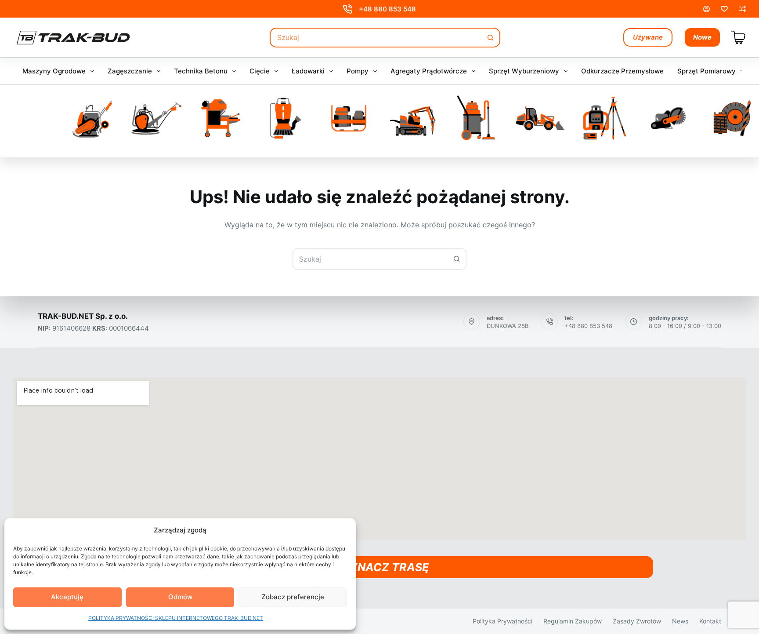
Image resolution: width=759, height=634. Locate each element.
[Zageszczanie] (93, 118)
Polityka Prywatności (502, 621)
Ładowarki (308, 71)
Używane (648, 37)
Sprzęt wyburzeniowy (524, 71)
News (680, 621)
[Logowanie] (706, 9)
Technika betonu (201, 71)
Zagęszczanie (130, 71)
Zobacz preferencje (292, 597)
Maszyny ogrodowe (54, 71)
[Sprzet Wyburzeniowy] (413, 118)
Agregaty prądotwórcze (428, 71)
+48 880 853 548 (387, 9)
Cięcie (259, 71)
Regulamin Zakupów (572, 621)
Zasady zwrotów (637, 621)
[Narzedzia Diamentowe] (668, 118)
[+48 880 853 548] (347, 9)
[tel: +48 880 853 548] (550, 321)
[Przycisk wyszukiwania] (490, 38)
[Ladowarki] (540, 118)
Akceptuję (67, 597)
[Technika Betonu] (157, 118)
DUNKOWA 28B (507, 325)
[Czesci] (732, 118)
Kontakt (710, 621)
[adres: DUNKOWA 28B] (471, 321)
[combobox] (376, 37)
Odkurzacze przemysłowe (622, 71)
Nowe (702, 37)
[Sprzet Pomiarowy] (604, 118)
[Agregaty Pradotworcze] (349, 118)
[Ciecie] (221, 118)
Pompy (358, 71)
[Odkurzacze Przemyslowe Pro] (476, 118)
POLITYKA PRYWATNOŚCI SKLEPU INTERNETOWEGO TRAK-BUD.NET (175, 618)
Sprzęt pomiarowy (706, 71)
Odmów (180, 597)
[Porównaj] (742, 8)
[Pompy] (284, 118)
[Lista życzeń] (724, 8)
